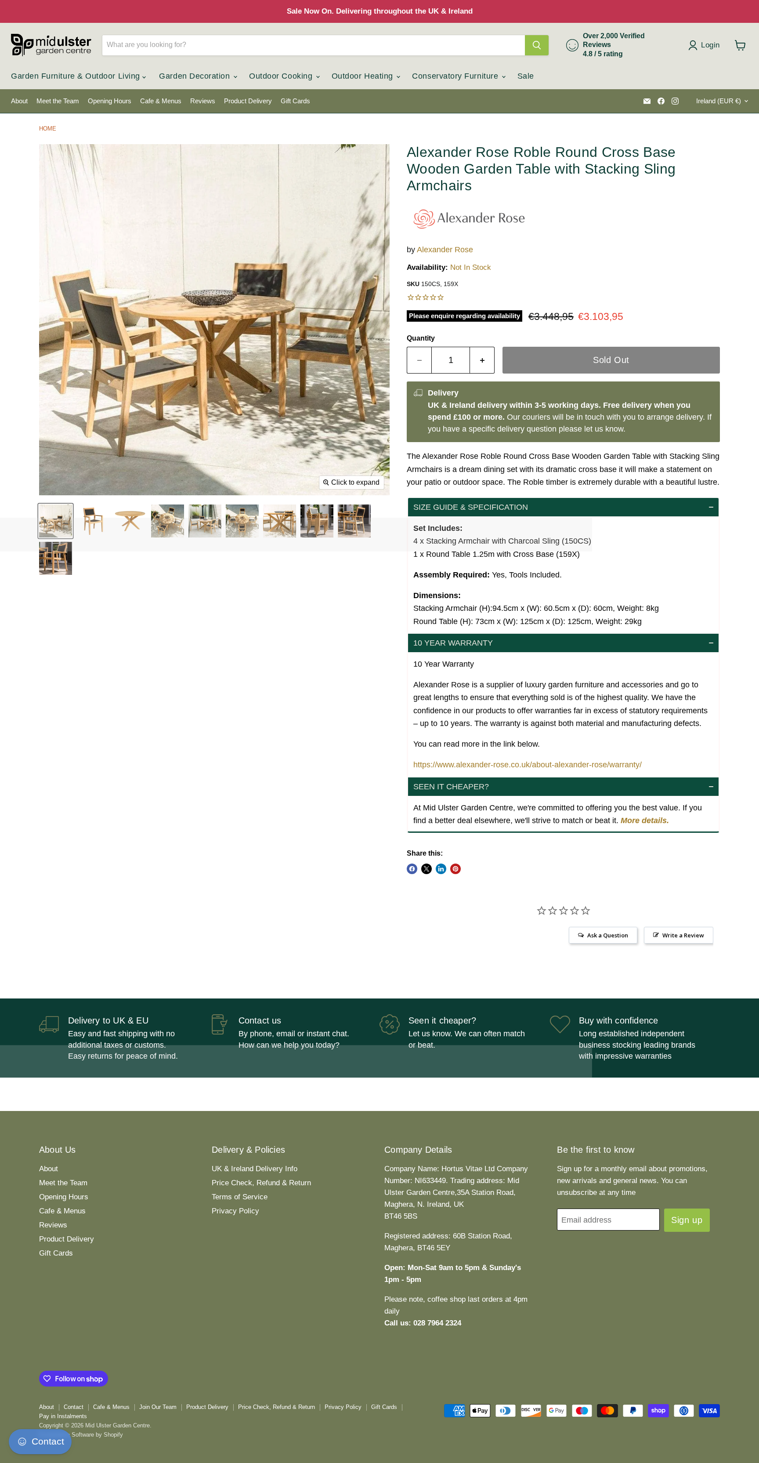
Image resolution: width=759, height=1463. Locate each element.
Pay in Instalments (63, 1416)
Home (47, 128)
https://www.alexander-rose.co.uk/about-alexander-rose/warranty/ (527, 764)
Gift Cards (295, 101)
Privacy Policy (235, 1211)
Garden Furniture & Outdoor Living (76, 76)
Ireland (718, 101)
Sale (525, 76)
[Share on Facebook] (412, 869)
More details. (645, 820)
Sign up (686, 1220)
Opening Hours (109, 101)
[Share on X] (426, 869)
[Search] (537, 45)
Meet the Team (57, 101)
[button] (563, 507)
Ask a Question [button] (607, 935)
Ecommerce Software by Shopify (81, 1434)
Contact (73, 1407)
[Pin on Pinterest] (455, 869)
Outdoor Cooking (282, 76)
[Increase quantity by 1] (482, 360)
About (19, 101)
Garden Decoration (195, 76)
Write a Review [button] (683, 935)
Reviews (202, 101)
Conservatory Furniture (456, 76)
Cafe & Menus (160, 101)
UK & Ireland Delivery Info (254, 1169)
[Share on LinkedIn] (441, 869)
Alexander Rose (445, 249)
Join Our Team (158, 1407)
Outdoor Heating (364, 76)
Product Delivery (248, 101)
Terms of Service (239, 1197)
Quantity (421, 338)
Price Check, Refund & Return (261, 1183)
